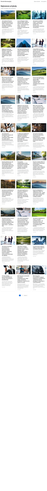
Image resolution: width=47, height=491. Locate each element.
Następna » (25, 295)
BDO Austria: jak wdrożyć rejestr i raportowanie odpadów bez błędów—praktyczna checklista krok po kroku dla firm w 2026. (8, 80)
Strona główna (43, 1)
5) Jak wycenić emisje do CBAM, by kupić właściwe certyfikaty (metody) (38, 248)
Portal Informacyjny (6, 1)
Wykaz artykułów (37, 1)
